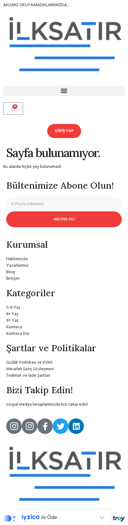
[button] (64, 91)
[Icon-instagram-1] (14, 426)
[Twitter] (60, 426)
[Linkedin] (76, 426)
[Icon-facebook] (45, 426)
